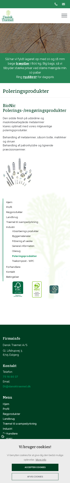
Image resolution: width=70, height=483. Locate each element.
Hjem (9, 202)
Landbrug (12, 217)
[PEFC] (36, 289)
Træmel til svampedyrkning (22, 221)
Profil (9, 206)
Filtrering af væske (22, 241)
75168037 (30, 77)
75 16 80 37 (10, 376)
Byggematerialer (21, 236)
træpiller (22, 63)
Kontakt (10, 271)
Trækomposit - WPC (23, 261)
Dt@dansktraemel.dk (17, 386)
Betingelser (12, 276)
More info (41, 459)
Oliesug (16, 251)
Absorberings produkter (25, 231)
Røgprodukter (14, 212)
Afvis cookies (35, 477)
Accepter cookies (35, 467)
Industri (10, 226)
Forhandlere (13, 266)
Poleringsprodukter (24, 256)
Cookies (3, 436)
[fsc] (17, 289)
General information (23, 246)
